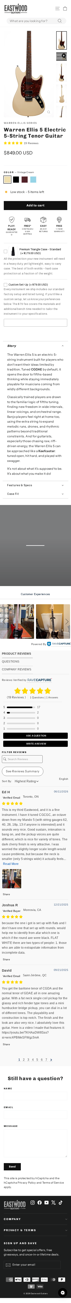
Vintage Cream (7, 179)
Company (12, 1219)
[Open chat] (62, 1292)
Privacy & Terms (20, 1230)
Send (12, 1166)
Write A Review (36, 743)
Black (16, 179)
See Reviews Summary (22, 771)
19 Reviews (31, 143)
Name (8, 1088)
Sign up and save (20, 1243)
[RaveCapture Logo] (59, 644)
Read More (11, 863)
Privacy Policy (27, 1182)
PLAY (38, 561)
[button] (35, 345)
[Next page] (51, 1060)
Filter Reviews (14, 752)
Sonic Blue (33, 179)
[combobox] (36, 21)
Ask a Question (36, 735)
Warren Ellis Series (20, 123)
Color (19, 172)
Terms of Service (53, 1182)
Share (6, 894)
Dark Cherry (24, 179)
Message (11, 1126)
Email (8, 1107)
